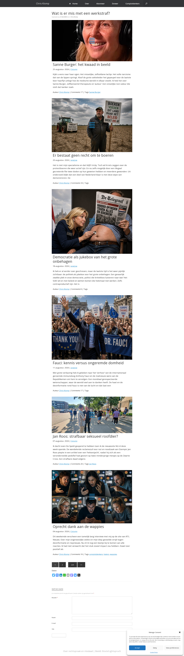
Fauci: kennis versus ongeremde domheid (88, 362)
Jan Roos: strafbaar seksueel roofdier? (85, 436)
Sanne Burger (95, 92)
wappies (113, 554)
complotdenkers (96, 554)
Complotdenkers (132, 3)
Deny (155, 648)
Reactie (55, 598)
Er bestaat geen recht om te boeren (83, 155)
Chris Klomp (74, 17)
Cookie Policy (154, 652)
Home (75, 3)
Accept (137, 648)
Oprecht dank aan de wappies (78, 526)
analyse (74, 160)
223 (72, 565)
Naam (54, 617)
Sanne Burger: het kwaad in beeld (81, 64)
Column (74, 69)
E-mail (54, 623)
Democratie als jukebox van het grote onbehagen (85, 259)
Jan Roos (92, 464)
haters (106, 554)
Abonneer (100, 3)
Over (87, 3)
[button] (180, 632)
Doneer (115, 3)
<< (81, 565)
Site (53, 629)
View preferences (172, 648)
